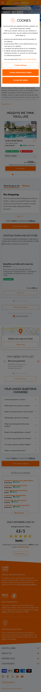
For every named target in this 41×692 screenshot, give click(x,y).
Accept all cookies (20, 80)
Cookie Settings (20, 65)
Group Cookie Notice (29, 59)
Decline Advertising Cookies (20, 72)
